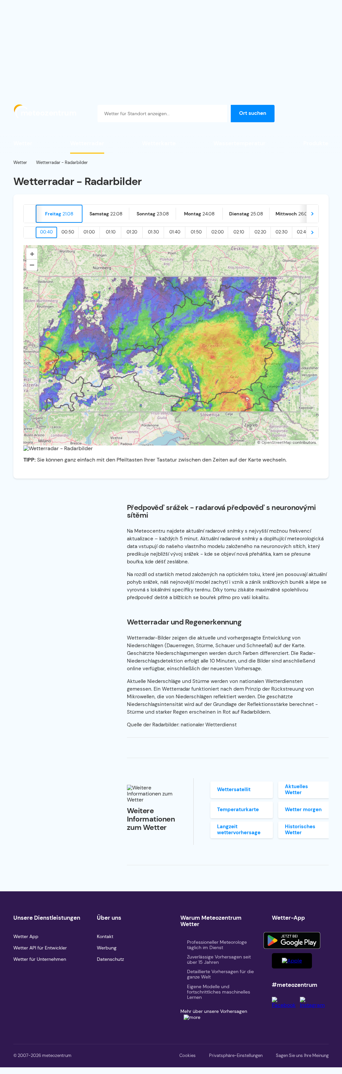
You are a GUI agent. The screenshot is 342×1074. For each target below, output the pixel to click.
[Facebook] (286, 1005)
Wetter (22, 143)
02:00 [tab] (217, 232)
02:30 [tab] (282, 232)
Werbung (107, 948)
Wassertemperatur (239, 143)
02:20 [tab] (260, 232)
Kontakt (105, 936)
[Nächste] (312, 214)
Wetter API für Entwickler (40, 948)
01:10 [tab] (111, 232)
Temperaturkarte (238, 809)
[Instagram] (314, 1005)
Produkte (315, 143)
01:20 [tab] (132, 232)
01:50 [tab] (196, 232)
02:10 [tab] (238, 232)
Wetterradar (87, 143)
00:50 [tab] (67, 232)
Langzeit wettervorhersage (239, 829)
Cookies (187, 1055)
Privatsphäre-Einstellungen (236, 1055)
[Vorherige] (30, 214)
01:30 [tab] (153, 232)
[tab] (59, 213)
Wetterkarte (159, 143)
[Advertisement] (171, 47)
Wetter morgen (303, 809)
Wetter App (25, 936)
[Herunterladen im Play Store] (292, 940)
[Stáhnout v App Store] (292, 960)
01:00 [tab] (89, 232)
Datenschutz (110, 959)
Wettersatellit (233, 789)
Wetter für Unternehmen (39, 959)
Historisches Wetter (300, 829)
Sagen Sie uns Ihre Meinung (302, 1055)
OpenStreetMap (277, 442)
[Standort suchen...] (218, 113)
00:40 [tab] (46, 232)
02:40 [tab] (303, 232)
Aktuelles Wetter (296, 789)
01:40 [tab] (174, 232)
